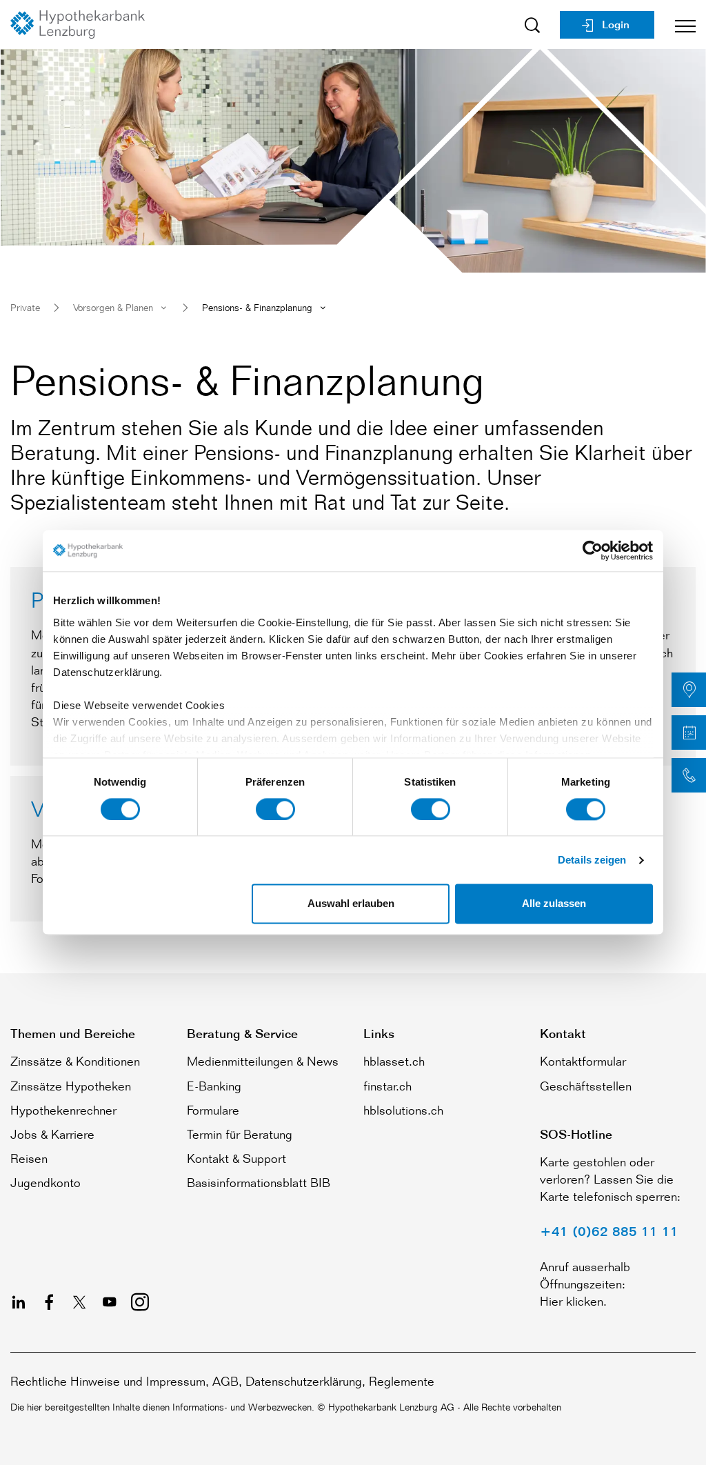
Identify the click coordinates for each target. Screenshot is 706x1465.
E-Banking (214, 1085)
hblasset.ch (394, 1060)
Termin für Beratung (239, 1134)
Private (25, 307)
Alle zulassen (554, 904)
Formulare (213, 1109)
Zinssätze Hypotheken (70, 1085)
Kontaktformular (583, 1060)
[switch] (275, 809)
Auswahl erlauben (350, 904)
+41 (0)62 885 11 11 (609, 1231)
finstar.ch (387, 1085)
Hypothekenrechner (63, 1109)
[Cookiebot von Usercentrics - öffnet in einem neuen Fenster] (592, 550)
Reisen (29, 1158)
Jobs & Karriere (52, 1134)
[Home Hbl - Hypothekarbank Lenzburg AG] (82, 24)
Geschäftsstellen (586, 1085)
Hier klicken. (573, 1300)
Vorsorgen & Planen (113, 307)
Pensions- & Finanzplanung (257, 307)
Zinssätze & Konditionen (75, 1060)
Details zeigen (592, 860)
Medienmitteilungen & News (263, 1060)
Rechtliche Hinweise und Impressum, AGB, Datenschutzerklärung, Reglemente (222, 1380)
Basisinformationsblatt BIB (258, 1182)
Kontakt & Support (236, 1158)
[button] (689, 689)
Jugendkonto (45, 1182)
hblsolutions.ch (403, 1109)
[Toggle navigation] (680, 24)
